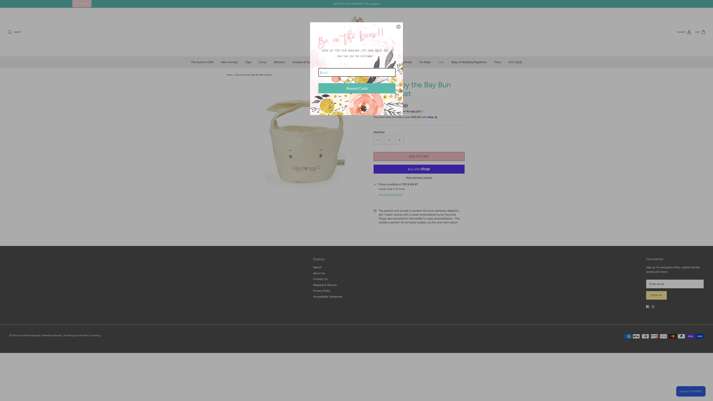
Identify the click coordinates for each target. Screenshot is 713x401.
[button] (398, 27)
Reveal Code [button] (357, 88)
